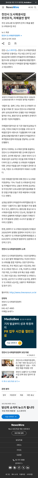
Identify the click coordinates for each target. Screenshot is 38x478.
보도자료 (19, 440)
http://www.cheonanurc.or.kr (23, 292)
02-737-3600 (19, 460)
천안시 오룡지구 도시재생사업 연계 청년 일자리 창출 (26, 374)
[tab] (19, 440)
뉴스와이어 (11, 50)
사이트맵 (29, 474)
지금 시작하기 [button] (9, 417)
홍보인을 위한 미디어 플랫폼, (19, 2)
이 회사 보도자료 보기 (10, 381)
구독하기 (31, 355)
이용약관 (22, 474)
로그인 (8, 474)
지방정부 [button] (13, 395)
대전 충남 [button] (30, 395)
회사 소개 (15, 474)
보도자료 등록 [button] (19, 433)
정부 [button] (4, 395)
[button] (3, 43)
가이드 (19, 450)
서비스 (19, 445)
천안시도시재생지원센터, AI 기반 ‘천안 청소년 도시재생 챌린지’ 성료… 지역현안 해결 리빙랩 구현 (26, 364)
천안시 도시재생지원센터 (12, 35)
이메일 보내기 (8, 311)
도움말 (19, 455)
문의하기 (18, 463)
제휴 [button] (21, 395)
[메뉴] (2, 7)
